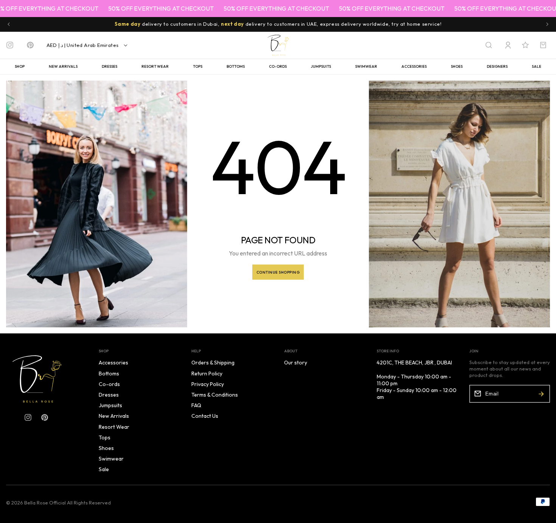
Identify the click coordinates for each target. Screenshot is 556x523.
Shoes (457, 66)
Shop (20, 66)
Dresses (109, 66)
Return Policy (206, 373)
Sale (536, 66)
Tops (197, 66)
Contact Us (204, 415)
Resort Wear (155, 66)
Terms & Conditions (214, 394)
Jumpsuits (321, 66)
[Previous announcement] (8, 24)
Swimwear (366, 66)
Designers (497, 66)
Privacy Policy (207, 384)
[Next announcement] (547, 24)
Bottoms (236, 66)
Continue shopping (278, 272)
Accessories (414, 66)
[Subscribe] (541, 394)
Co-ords (278, 66)
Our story (295, 362)
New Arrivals (63, 66)
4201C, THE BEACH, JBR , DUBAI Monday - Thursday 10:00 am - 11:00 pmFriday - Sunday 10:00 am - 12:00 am (417, 379)
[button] (488, 45)
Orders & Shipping (213, 362)
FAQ (196, 405)
